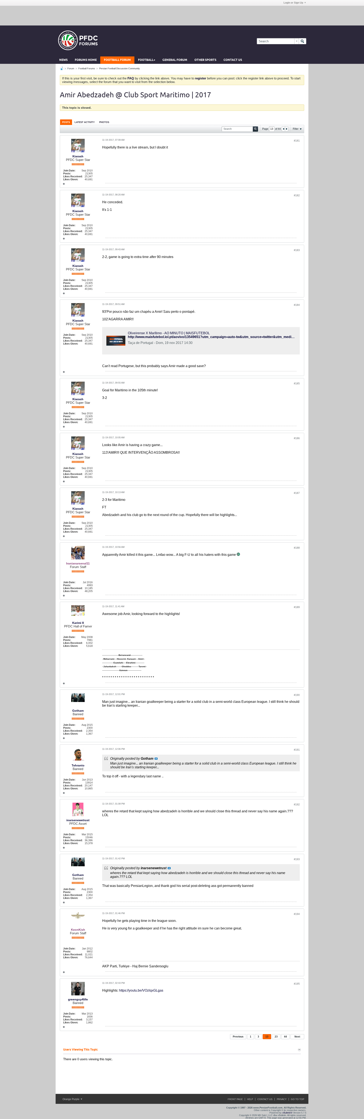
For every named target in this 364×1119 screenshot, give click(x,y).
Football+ (146, 60)
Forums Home (86, 60)
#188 (297, 547)
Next (297, 1036)
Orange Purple (71, 1099)
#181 (297, 140)
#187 (297, 493)
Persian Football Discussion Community (119, 68)
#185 (297, 383)
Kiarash (77, 156)
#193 (297, 859)
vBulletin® (287, 1112)
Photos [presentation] (104, 122)
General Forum (174, 60)
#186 (297, 438)
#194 (297, 914)
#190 (297, 695)
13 (266, 1036)
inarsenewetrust (78, 820)
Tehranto (78, 765)
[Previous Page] (283, 129)
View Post (156, 759)
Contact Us (232, 60)
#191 (297, 749)
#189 (297, 607)
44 (285, 1036)
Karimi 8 (78, 622)
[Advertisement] (182, 15)
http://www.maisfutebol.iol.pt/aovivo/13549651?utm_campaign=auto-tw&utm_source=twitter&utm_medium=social (218, 337)
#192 (297, 804)
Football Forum (117, 60)
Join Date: (69, 170)
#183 (297, 250)
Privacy (281, 1099)
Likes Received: (73, 176)
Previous (238, 1036)
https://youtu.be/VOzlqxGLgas (141, 990)
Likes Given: (70, 179)
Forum (70, 68)
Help (250, 1099)
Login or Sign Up (293, 2)
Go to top (297, 1099)
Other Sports (205, 60)
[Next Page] (286, 129)
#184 (297, 304)
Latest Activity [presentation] (85, 122)
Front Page (235, 1099)
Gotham (78, 710)
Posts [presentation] (66, 122)
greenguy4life (78, 999)
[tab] (66, 122)
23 (276, 1036)
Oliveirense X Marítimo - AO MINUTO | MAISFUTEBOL (169, 333)
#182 (297, 195)
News (63, 60)
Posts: (67, 173)
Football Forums (86, 68)
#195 (297, 983)
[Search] (302, 41)
